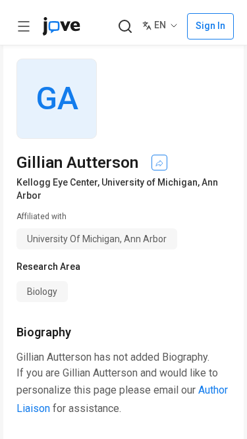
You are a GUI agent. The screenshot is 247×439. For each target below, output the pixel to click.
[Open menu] (23, 26)
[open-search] (124, 26)
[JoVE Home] (61, 26)
